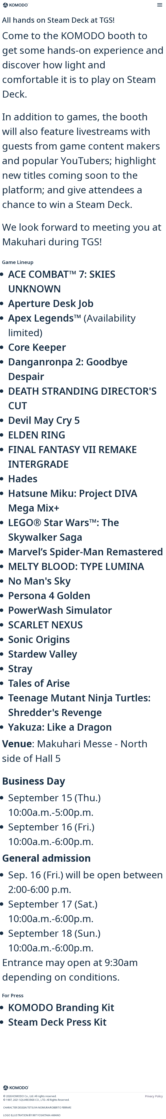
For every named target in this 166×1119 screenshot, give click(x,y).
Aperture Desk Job (51, 303)
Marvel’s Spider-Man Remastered (85, 551)
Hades (22, 478)
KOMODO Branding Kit (61, 1007)
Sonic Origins (39, 639)
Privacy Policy (154, 1096)
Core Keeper (37, 347)
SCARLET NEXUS (45, 624)
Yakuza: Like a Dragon (60, 726)
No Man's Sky (39, 580)
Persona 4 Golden (49, 595)
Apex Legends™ (44, 317)
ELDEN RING (36, 434)
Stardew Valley (42, 653)
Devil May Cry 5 (44, 420)
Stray (20, 668)
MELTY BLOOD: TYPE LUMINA (76, 566)
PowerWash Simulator (60, 610)
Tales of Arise (39, 683)
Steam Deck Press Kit (57, 1022)
